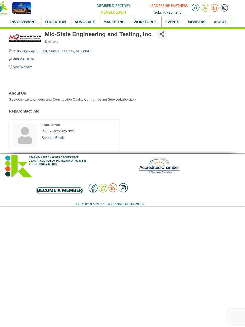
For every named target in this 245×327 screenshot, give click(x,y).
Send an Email (53, 138)
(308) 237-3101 (48, 164)
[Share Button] (161, 34)
